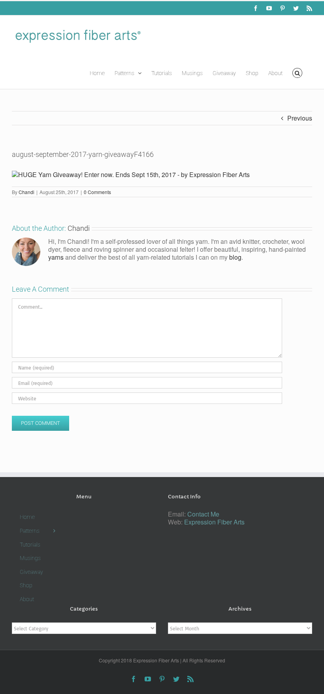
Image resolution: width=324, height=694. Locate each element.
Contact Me (203, 514)
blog (235, 257)
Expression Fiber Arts (214, 521)
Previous (299, 118)
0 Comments (97, 192)
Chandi (26, 192)
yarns (56, 257)
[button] (297, 72)
